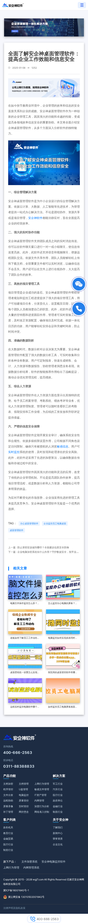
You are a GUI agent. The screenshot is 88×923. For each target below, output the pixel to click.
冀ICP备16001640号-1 (16, 890)
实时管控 (24, 806)
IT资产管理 (40, 795)
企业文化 (58, 844)
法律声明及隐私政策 (14, 907)
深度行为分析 (41, 806)
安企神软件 (35, 218)
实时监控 (14, 452)
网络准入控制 (41, 811)
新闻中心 (58, 833)
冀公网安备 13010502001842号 (26, 896)
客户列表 (9, 820)
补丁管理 (8, 811)
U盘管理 (23, 789)
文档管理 (24, 783)
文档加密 (8, 783)
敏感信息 (62, 446)
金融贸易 (8, 838)
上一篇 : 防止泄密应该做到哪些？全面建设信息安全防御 (38, 547)
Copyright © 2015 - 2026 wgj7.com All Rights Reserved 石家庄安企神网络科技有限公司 (43, 881)
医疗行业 (58, 795)
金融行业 (58, 806)
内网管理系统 (31, 867)
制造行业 (58, 811)
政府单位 (58, 800)
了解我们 (58, 827)
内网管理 (39, 800)
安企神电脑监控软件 (53, 861)
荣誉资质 (58, 838)
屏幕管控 (24, 800)
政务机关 (8, 827)
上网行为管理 (41, 783)
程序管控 (8, 789)
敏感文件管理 (41, 789)
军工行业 (58, 783)
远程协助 (8, 800)
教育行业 (8, 833)
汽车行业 (58, 789)
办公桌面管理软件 (29, 523)
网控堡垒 (24, 811)
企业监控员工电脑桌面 (55, 523)
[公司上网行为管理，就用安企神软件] (44, 87)
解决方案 (59, 776)
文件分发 (8, 795)
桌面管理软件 (16, 530)
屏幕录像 (8, 806)
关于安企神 (61, 820)
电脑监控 (24, 795)
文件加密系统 (29, 861)
